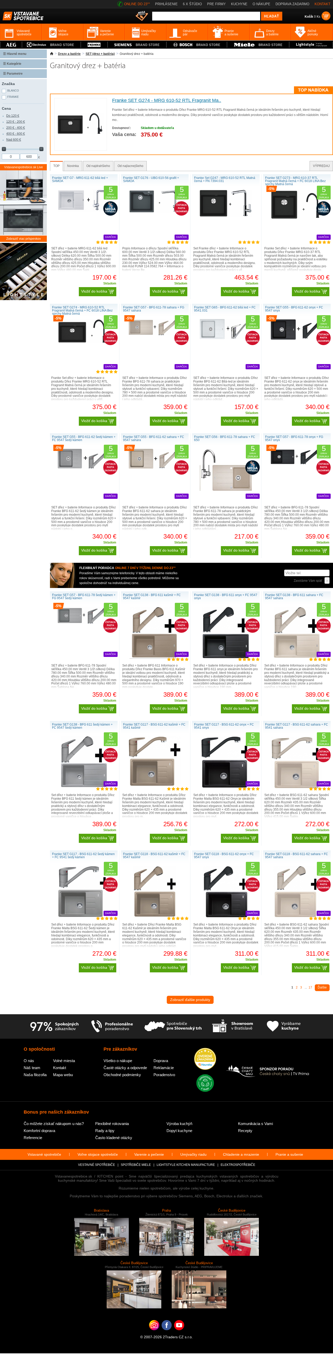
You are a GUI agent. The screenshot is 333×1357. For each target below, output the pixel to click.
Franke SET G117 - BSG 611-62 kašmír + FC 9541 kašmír (154, 726)
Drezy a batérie (69, 54)
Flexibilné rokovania (112, 1123)
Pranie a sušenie (289, 1154)
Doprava (160, 1060)
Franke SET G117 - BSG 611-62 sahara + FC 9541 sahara (296, 726)
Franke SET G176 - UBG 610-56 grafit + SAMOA (151, 179)
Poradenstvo (164, 1074)
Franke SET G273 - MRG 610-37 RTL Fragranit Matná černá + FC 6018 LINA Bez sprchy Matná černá (295, 181)
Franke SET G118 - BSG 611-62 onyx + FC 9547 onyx (224, 855)
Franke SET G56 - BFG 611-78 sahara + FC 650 (224, 438)
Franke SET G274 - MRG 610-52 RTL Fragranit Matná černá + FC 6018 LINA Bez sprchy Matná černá (82, 310)
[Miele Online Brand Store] (258, 45)
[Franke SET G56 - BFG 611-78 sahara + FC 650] (226, 490)
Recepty (245, 1130)
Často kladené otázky (113, 1137)
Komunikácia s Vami (255, 1123)
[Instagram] (154, 1333)
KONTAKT (322, 4)
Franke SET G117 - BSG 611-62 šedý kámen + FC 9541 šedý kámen (83, 855)
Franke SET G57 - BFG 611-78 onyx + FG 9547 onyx (294, 438)
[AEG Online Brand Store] (11, 45)
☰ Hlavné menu (14, 54)
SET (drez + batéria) (100, 54)
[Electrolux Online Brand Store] (51, 45)
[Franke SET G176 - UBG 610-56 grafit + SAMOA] (155, 212)
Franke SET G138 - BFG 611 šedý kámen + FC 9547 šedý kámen (82, 726)
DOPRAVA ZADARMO (292, 4)
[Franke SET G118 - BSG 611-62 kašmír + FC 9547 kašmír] (154, 917)
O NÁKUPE (261, 4)
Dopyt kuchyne (179, 1130)
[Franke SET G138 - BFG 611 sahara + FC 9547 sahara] (297, 658)
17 (310, 987)
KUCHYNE (239, 4)
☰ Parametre (13, 73)
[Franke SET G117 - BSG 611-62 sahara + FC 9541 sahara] (296, 787)
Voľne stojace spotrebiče (98, 1154)
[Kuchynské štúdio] (232, 1026)
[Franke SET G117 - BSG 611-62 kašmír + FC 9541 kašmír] (155, 785)
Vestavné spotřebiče (96, 1165)
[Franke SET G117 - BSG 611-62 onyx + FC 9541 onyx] (226, 787)
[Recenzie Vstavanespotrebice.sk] (205, 1059)
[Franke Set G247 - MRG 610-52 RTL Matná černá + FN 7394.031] (226, 215)
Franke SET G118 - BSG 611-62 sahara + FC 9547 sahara (296, 855)
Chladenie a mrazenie (241, 1154)
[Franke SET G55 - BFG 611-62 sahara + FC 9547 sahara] (155, 467)
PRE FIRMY (216, 4)
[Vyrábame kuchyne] (283, 1026)
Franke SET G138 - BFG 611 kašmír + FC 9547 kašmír (152, 596)
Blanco (13, 90)
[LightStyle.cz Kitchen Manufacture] (23, 272)
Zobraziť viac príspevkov (23, 239)
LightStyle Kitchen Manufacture (186, 1165)
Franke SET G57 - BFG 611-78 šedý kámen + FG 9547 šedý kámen (84, 596)
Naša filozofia (35, 1074)
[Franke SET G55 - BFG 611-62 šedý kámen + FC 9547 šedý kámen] (84, 467)
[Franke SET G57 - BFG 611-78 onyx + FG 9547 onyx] (297, 463)
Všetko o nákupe (118, 1060)
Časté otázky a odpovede (125, 1067)
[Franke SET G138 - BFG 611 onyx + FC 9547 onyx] (226, 658)
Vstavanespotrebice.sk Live (23, 167)
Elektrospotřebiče (238, 1165)
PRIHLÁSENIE (166, 4)
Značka (8, 84)
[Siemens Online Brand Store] (137, 45)
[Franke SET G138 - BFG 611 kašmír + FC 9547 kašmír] (155, 658)
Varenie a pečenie (149, 1154)
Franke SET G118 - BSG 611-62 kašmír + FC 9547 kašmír (154, 855)
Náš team (32, 1067)
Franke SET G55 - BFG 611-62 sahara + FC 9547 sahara (153, 438)
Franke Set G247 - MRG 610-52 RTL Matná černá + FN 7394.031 (224, 179)
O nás (29, 1060)
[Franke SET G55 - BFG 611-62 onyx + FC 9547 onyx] (297, 338)
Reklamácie (163, 1067)
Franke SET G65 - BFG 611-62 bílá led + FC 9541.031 (225, 309)
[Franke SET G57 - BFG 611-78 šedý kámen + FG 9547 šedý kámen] (84, 622)
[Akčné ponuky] (141, 16)
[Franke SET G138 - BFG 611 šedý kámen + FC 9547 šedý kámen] (84, 787)
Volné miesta (64, 1060)
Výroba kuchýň (179, 1123)
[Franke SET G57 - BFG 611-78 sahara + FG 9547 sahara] (155, 334)
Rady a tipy (104, 1130)
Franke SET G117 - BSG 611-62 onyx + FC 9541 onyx (224, 726)
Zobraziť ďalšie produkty (190, 1000)
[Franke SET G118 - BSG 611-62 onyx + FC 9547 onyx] (225, 917)
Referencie (33, 1137)
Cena (6, 108)
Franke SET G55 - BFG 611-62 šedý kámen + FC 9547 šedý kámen (84, 438)
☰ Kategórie (12, 64)
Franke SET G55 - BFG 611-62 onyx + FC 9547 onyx (294, 309)
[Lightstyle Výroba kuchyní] (311, 45)
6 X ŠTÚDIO (192, 4)
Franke (13, 96)
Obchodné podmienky (122, 1074)
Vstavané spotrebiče (44, 1154)
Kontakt (59, 1067)
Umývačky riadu (193, 1154)
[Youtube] (179, 1333)
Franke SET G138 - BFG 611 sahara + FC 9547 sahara (294, 596)
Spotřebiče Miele (136, 1165)
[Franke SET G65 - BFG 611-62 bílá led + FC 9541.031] (226, 338)
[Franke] (94, 45)
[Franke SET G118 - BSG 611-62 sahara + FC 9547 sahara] (296, 917)
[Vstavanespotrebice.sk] (167, 1333)
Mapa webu (63, 1074)
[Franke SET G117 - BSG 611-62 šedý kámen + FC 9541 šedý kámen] (84, 917)
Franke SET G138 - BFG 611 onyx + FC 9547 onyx (225, 596)
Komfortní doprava (39, 1130)
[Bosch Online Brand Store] (196, 45)
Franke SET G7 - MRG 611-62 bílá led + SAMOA (80, 179)
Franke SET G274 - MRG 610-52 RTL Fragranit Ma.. (166, 100)
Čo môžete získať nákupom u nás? (54, 1123)
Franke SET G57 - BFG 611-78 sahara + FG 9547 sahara (153, 309)
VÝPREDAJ (321, 166)
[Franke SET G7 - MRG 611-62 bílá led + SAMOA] (84, 210)
